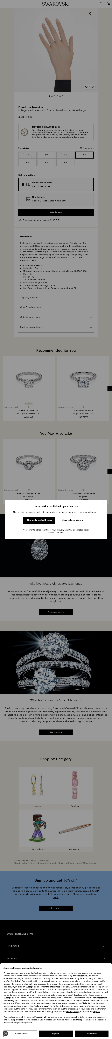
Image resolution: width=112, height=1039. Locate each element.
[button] (104, 503)
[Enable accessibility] (5, 1033)
